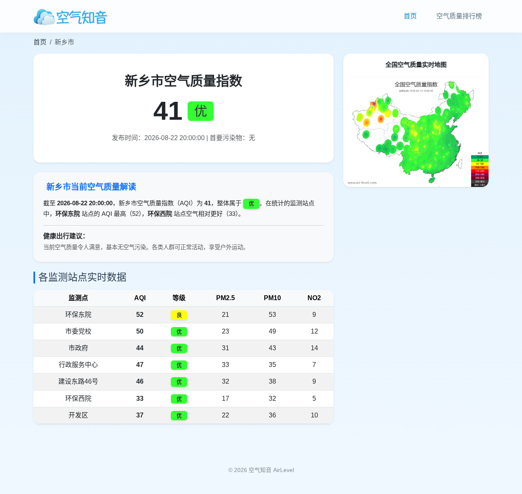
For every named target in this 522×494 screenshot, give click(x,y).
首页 (410, 16)
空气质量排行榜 (459, 16)
